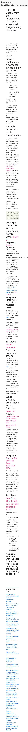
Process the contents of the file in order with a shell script (12, 666)
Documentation (6, 2)
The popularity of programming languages (11, 659)
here (7, 317)
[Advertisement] (12, 36)
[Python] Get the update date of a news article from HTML (12, 684)
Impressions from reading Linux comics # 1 (12, 653)
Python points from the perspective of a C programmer (12, 613)
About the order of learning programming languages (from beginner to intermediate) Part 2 (12, 705)
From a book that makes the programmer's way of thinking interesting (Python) (12, 726)
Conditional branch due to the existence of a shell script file (12, 678)
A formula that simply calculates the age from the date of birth (12, 672)
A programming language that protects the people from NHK (12, 619)
